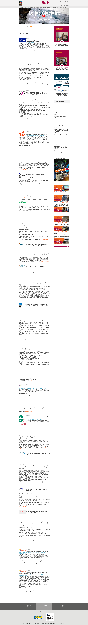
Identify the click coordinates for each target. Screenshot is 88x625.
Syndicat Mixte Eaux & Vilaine (31, 42)
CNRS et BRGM (21, 491)
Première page (24, 597)
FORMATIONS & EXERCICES (28, 7)
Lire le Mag (20, 5)
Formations (46, 609)
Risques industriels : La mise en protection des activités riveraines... (60, 147)
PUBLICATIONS (55, 7)
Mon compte (45, 605)
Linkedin (62, 609)
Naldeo (20, 456)
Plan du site (39, 623)
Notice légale (44, 623)
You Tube (62, 607)
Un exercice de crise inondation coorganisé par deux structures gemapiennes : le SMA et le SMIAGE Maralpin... (60, 112)
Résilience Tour (28, 609)
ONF (19, 205)
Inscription (67, 5)
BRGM (20, 246)
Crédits (61, 623)
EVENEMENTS (36, 7)
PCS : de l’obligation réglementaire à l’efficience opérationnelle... (61, 126)
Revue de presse (45, 607)
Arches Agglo (28, 95)
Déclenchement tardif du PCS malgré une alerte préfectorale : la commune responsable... (61, 130)
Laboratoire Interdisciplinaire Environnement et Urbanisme (34, 308)
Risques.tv (29, 606)
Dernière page (43, 597)
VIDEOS (60, 7)
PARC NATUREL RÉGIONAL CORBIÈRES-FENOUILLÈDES (35, 419)
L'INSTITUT (21, 7)
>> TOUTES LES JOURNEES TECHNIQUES (63, 246)
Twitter (62, 606)
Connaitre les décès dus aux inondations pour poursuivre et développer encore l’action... (60, 151)
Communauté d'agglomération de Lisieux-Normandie (35, 135)
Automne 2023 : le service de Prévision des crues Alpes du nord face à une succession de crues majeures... (61, 142)
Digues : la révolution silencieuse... (60, 116)
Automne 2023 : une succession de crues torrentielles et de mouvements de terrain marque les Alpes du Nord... (61, 105)
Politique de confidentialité (54, 623)
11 (37, 597)
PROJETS (64, 7)
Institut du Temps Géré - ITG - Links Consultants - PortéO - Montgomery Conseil (32, 388)
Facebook (62, 605)
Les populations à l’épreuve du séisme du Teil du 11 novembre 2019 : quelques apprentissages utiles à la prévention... (61, 136)
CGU (48, 623)
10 (36, 597)
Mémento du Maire (28, 607)
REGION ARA (42, 7)
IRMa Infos (29, 605)
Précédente (29, 597)
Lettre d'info (45, 606)
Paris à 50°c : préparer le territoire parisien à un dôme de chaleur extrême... (60, 120)
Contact (64, 623)
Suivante (39, 597)
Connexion (63, 5)
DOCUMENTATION (48, 7)
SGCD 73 (27, 178)
